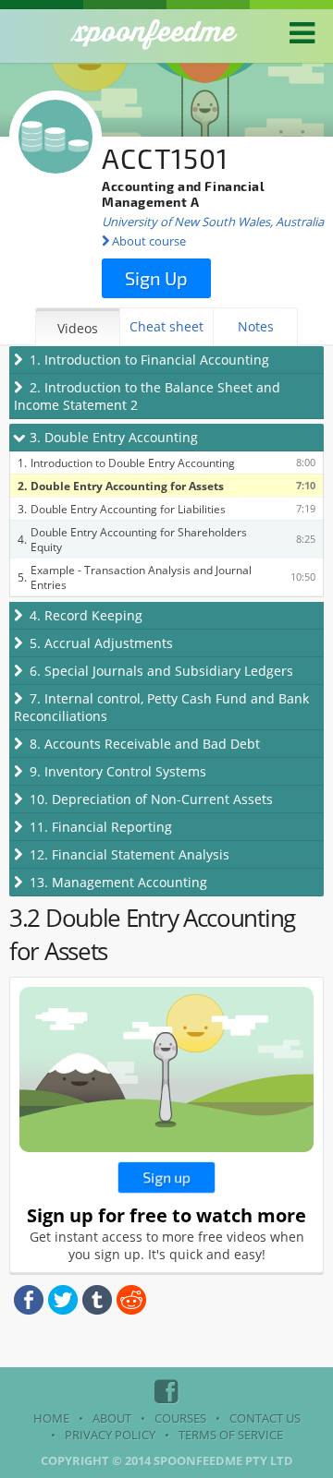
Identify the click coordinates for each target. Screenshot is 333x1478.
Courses (180, 1418)
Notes (256, 326)
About (111, 1418)
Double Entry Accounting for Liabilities (128, 508)
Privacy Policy (110, 1434)
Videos (77, 328)
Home (51, 1418)
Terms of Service (231, 1434)
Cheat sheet (167, 326)
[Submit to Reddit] (131, 1310)
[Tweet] (63, 1310)
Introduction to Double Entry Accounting (133, 462)
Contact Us (265, 1418)
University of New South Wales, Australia (213, 221)
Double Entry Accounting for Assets (127, 485)
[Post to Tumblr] (97, 1310)
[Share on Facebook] (28, 1310)
